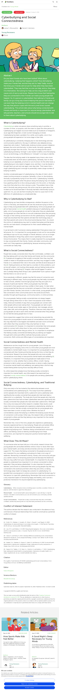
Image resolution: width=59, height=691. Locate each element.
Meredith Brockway (9, 578)
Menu (55, 6)
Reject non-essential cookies (29, 684)
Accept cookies (29, 687)
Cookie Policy (29, 676)
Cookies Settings (29, 680)
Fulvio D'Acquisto (9, 570)
